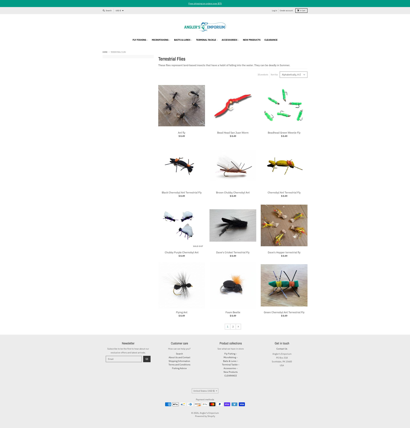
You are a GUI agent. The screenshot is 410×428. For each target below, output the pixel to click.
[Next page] (238, 326)
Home (104, 52)
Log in (274, 10)
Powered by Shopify (205, 416)
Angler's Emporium (209, 413)
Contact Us (281, 348)
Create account (286, 10)
